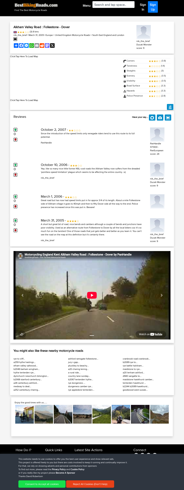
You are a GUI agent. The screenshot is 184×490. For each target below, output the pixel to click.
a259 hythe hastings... (25, 362)
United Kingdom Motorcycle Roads (72, 35)
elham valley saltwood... (26, 365)
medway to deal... (22, 386)
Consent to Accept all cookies (42, 484)
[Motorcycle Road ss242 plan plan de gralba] (140, 414)
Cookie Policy (77, 469)
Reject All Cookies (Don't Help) (90, 484)
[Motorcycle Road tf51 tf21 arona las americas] (82, 414)
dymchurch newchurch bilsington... (31, 376)
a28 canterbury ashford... (26, 383)
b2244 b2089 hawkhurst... (136, 386)
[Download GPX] (170, 107)
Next (173, 414)
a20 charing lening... (78, 369)
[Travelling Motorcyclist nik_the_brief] (143, 31)
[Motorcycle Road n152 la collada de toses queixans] (63, 414)
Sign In (143, 7)
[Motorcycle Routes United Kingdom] (15, 31)
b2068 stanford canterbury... (28, 379)
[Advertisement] (64, 78)
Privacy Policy (59, 469)
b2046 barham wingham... (27, 369)
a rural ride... (74, 372)
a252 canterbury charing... (27, 389)
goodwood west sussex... (135, 389)
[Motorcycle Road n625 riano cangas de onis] (43, 414)
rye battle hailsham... (133, 365)
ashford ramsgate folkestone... (83, 358)
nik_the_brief (20, 35)
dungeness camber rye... (80, 386)
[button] (22, 295)
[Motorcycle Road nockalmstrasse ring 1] (101, 414)
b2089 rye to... (130, 362)
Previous (11, 414)
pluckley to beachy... (78, 365)
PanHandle (46, 142)
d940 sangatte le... (132, 376)
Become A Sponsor (65, 472)
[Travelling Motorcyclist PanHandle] (157, 134)
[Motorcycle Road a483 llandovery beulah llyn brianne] (159, 414)
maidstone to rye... (132, 369)
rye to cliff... (19, 358)
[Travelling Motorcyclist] (157, 201)
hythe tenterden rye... (24, 372)
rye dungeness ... (76, 383)
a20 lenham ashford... (133, 372)
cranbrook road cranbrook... (136, 358)
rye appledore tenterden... (81, 389)
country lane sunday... (79, 376)
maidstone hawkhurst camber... (138, 379)
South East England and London (108, 35)
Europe (49, 35)
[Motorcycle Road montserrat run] (121, 414)
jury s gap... (73, 362)
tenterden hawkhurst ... (134, 383)
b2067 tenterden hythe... (80, 379)
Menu (87, 5)
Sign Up (153, 7)
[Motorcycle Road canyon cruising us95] (24, 414)
